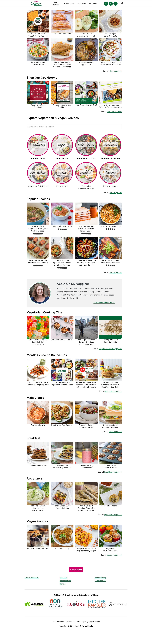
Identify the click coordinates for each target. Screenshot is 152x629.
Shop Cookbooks (32, 578)
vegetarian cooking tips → (110, 348)
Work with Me (65, 581)
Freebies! (93, 4)
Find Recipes (55, 3)
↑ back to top (76, 570)
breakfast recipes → (113, 472)
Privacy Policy (100, 578)
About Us (82, 4)
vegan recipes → (114, 555)
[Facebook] (106, 4)
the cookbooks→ (114, 111)
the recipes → (116, 71)
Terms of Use (100, 581)
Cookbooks (69, 4)
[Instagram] (115, 4)
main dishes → (115, 432)
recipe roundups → (113, 391)
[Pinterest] (111, 4)
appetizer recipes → (113, 515)
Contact (63, 584)
